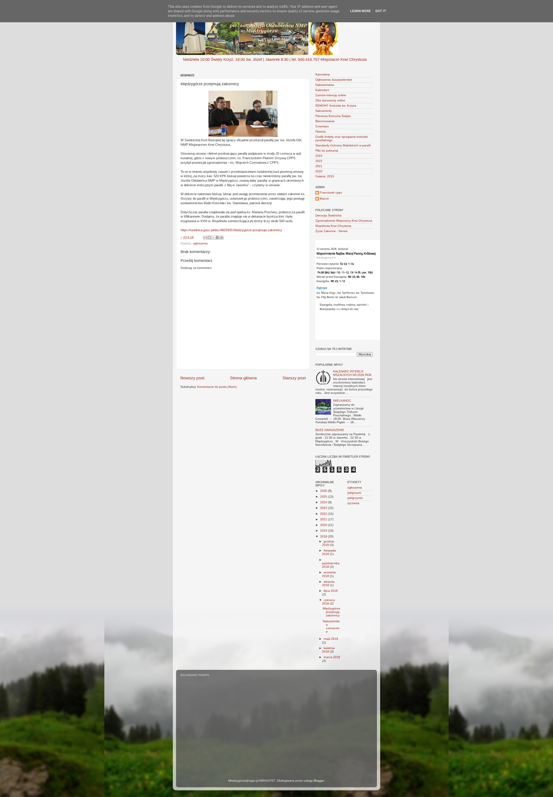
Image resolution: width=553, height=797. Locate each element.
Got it (380, 11)
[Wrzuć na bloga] (209, 237)
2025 (324, 496)
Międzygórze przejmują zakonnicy (331, 612)
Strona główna (243, 378)
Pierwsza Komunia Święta (333, 116)
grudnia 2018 (328, 543)
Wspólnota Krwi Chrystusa (333, 226)
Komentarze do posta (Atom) (217, 386)
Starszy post (294, 378)
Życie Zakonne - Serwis (331, 231)
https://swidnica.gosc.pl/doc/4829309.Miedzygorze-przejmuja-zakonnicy (231, 230)
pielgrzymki (355, 498)
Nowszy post (192, 378)
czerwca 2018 (328, 601)
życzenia (353, 503)
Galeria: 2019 (324, 176)
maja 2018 (331, 638)
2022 (318, 161)
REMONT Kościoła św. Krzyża (335, 105)
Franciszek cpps (331, 192)
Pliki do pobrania (326, 150)
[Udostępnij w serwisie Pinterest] (221, 237)
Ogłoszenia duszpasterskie (333, 79)
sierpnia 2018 (328, 583)
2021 (318, 166)
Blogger (319, 780)
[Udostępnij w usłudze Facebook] (217, 237)
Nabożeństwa (324, 85)
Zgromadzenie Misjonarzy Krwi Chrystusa (343, 220)
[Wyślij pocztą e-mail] (205, 237)
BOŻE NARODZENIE (329, 430)
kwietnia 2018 (328, 649)
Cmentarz (322, 126)
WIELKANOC (342, 400)
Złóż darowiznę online (330, 100)
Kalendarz (322, 90)
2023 (318, 155)
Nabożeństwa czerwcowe (331, 626)
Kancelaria (322, 74)
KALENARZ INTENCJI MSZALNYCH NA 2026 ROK (352, 373)
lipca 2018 (331, 590)
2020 (318, 171)
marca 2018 (332, 657)
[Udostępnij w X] (213, 237)
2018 (324, 536)
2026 (324, 490)
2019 (324, 530)
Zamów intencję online (330, 95)
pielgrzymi (354, 492)
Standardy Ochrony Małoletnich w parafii (343, 145)
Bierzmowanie (325, 121)
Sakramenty (323, 110)
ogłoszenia (200, 243)
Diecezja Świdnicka (328, 215)
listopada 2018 (329, 552)
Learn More (360, 11)
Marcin (324, 198)
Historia (320, 131)
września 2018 (329, 574)
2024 (324, 502)
